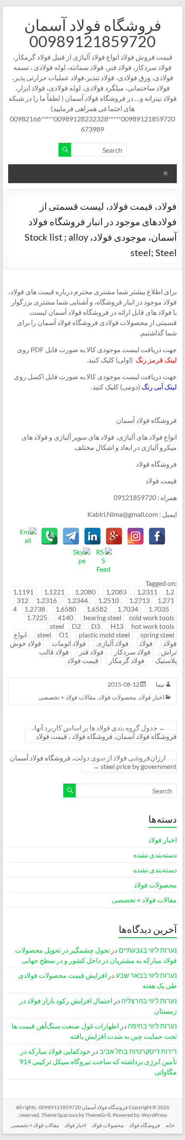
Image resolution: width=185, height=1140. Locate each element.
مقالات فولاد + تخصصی (67, 697)
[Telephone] (49, 536)
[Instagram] (135, 536)
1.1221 (54, 592)
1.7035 (158, 609)
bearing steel (102, 617)
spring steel (157, 634)
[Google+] (114, 536)
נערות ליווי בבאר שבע (146, 975)
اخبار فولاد (151, 697)
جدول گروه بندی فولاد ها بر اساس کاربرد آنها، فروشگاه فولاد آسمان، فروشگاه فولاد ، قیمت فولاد (104, 732)
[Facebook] (157, 536)
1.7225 (37, 617)
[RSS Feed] (103, 556)
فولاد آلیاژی (112, 643)
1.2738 (35, 609)
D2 (76, 626)
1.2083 (116, 592)
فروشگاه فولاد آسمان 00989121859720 (92, 33)
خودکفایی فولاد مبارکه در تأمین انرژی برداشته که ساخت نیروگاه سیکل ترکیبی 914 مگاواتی (98, 1061)
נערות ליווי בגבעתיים (148, 950)
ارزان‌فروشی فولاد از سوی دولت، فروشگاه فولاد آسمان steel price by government (93, 762)
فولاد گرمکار (127, 660)
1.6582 (96, 609)
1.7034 (127, 609)
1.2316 (46, 600)
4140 (65, 617)
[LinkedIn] (92, 536)
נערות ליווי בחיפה (152, 1026)
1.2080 (85, 592)
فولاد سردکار (132, 652)
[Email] (28, 536)
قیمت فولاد (83, 660)
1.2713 (139, 600)
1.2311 (147, 592)
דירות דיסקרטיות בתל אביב (138, 1051)
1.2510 (108, 600)
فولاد (146, 643)
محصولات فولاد (117, 697)
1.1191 (23, 592)
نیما (160, 684)
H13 (117, 626)
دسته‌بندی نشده (155, 854)
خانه (170, 1125)
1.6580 (66, 609)
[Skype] (81, 556)
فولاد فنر (91, 652)
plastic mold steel (104, 634)
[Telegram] (71, 536)
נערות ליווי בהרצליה (149, 1000)
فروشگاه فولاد (144, 1125)
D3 (95, 626)
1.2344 (77, 600)
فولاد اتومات (69, 643)
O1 (63, 634)
